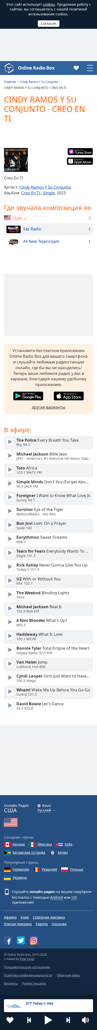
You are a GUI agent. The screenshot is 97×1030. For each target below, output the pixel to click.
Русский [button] (44, 810)
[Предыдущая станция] (29, 1020)
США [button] (17, 218)
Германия (21, 869)
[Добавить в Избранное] (10, 1020)
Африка (10, 917)
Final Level (27, 959)
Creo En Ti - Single (38, 193)
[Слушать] (10, 442)
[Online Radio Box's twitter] (21, 940)
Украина (20, 877)
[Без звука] (87, 1020)
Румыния (49, 869)
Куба (68, 844)
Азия (25, 917)
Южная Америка (18, 924)
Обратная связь (68, 975)
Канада (19, 844)
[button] (48, 1020)
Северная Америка (49, 917)
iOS (74, 897)
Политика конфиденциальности (28, 975)
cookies (49, 4)
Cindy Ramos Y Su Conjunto (45, 187)
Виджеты (10, 983)
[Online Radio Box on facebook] (8, 940)
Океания (59, 924)
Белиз (63, 852)
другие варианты (48, 407)
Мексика (45, 844)
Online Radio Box (36, 68)
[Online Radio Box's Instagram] (34, 940)
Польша (76, 869)
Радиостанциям (34, 983)
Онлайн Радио (16, 808)
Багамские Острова (29, 852)
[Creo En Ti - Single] (16, 160)
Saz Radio (32, 229)
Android (56, 897)
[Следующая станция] (68, 1020)
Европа (42, 924)
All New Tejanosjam (41, 241)
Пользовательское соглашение (27, 967)
